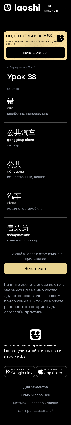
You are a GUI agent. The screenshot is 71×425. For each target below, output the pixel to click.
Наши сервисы (51, 8)
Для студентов (35, 387)
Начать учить (35, 268)
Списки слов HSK (35, 395)
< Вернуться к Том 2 (21, 67)
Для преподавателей (35, 411)
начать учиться (35, 53)
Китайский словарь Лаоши (35, 403)
